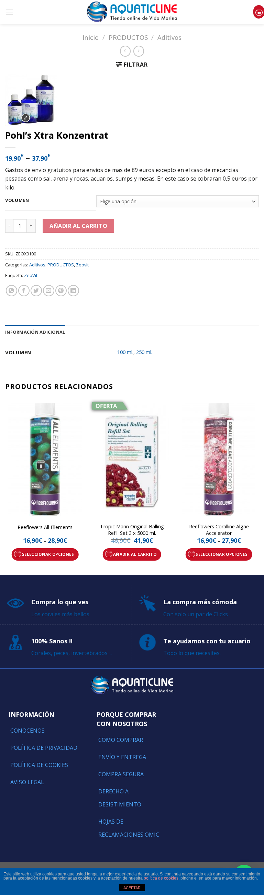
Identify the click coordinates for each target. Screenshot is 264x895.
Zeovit (82, 265)
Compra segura (121, 774)
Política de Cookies (39, 765)
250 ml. (144, 352)
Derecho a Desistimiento (119, 798)
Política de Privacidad (43, 747)
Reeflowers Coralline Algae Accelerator (219, 530)
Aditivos (169, 37)
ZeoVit (30, 275)
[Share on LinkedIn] (73, 290)
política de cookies (161, 878)
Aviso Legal (27, 782)
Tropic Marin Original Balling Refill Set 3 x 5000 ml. (132, 530)
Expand (25, 118)
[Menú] (9, 11)
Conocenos (27, 730)
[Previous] (5, 486)
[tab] (35, 332)
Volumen (17, 200)
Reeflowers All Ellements (45, 527)
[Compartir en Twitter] (36, 290)
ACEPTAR (132, 888)
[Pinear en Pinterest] (61, 290)
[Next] (258, 486)
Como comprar (120, 740)
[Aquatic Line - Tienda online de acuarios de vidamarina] (132, 12)
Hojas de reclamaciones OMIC (128, 828)
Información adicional (35, 332)
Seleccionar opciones (48, 554)
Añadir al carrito (78, 226)
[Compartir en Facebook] (24, 290)
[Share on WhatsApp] (11, 290)
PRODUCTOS (128, 37)
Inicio (90, 37)
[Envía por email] (48, 290)
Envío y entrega (122, 757)
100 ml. (125, 352)
